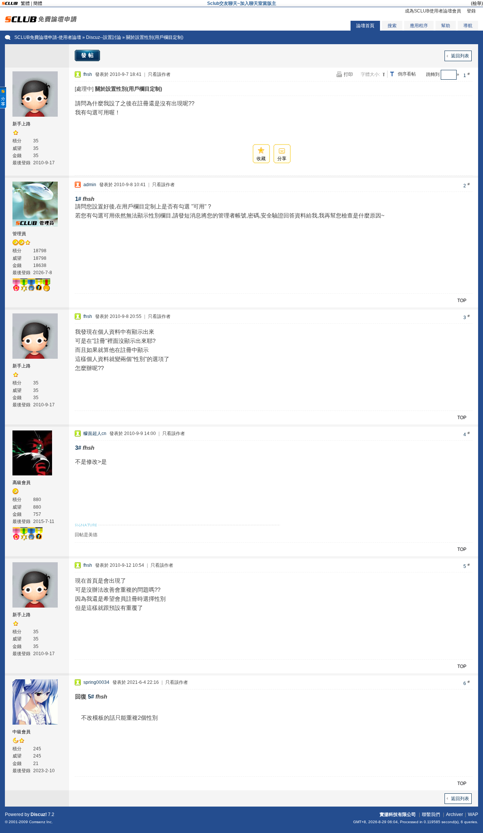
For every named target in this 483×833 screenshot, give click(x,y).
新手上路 (21, 123)
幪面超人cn (94, 433)
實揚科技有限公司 (398, 814)
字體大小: (370, 74)
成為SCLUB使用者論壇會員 (433, 11)
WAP (473, 814)
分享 (281, 158)
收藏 (261, 158)
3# (78, 447)
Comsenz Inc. (41, 822)
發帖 (88, 55)
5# (91, 696)
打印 (348, 74)
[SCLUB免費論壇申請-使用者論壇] (41, 20)
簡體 (37, 3)
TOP (461, 300)
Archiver (454, 814)
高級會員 (21, 482)
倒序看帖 (407, 74)
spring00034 (96, 682)
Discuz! (39, 814)
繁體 (25, 3)
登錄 (471, 11)
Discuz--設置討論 (103, 37)
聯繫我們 (431, 814)
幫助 (445, 25)
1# (78, 199)
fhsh (87, 74)
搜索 (392, 25)
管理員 (19, 233)
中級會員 (21, 731)
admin (89, 184)
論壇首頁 (365, 25)
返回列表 (460, 56)
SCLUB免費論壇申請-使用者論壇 (47, 37)
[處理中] (84, 89)
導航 (467, 25)
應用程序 (419, 25)
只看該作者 (159, 74)
